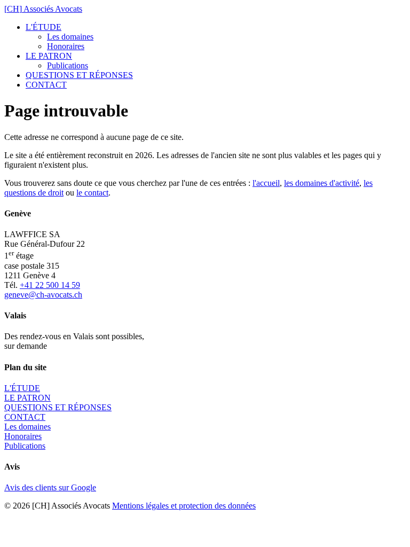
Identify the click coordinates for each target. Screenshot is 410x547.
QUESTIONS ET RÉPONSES (79, 75)
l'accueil (266, 182)
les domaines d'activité (321, 182)
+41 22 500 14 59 (50, 285)
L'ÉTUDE (43, 27)
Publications (67, 65)
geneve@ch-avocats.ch (43, 294)
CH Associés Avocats (43, 8)
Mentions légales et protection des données (184, 505)
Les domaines (70, 36)
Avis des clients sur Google (50, 487)
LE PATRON (49, 55)
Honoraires (65, 46)
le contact (92, 192)
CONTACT (46, 84)
